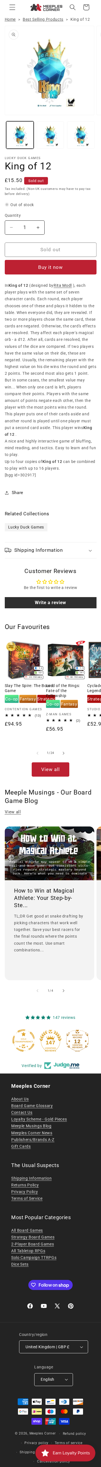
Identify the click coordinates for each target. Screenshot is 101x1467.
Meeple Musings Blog (31, 1126)
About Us (20, 1099)
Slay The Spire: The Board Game (29, 688)
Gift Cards (21, 1146)
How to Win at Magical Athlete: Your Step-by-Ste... (44, 897)
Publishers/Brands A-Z (32, 1139)
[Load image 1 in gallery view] (20, 135)
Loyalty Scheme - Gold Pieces (39, 1119)
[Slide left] (37, 753)
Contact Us (22, 1112)
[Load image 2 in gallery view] (50, 135)
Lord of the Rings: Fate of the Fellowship (63, 690)
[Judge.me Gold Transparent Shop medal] (23, 1040)
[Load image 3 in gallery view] (81, 135)
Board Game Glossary (32, 1105)
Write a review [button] (50, 602)
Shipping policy (33, 1452)
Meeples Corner (42, 1434)
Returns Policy (25, 1185)
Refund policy (74, 1434)
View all (50, 769)
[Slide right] (63, 753)
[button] (12, 7)
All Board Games (27, 1230)
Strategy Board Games (32, 1237)
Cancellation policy (53, 1461)
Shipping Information (31, 1178)
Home (10, 19)
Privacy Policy (24, 1191)
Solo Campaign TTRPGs (33, 1257)
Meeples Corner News (31, 1133)
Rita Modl (63, 285)
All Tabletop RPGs (28, 1251)
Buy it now (50, 267)
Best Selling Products (43, 19)
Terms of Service (27, 1198)
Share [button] (17, 492)
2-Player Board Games (32, 1244)
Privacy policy (36, 1443)
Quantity (13, 215)
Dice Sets (20, 1264)
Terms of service (68, 1443)
